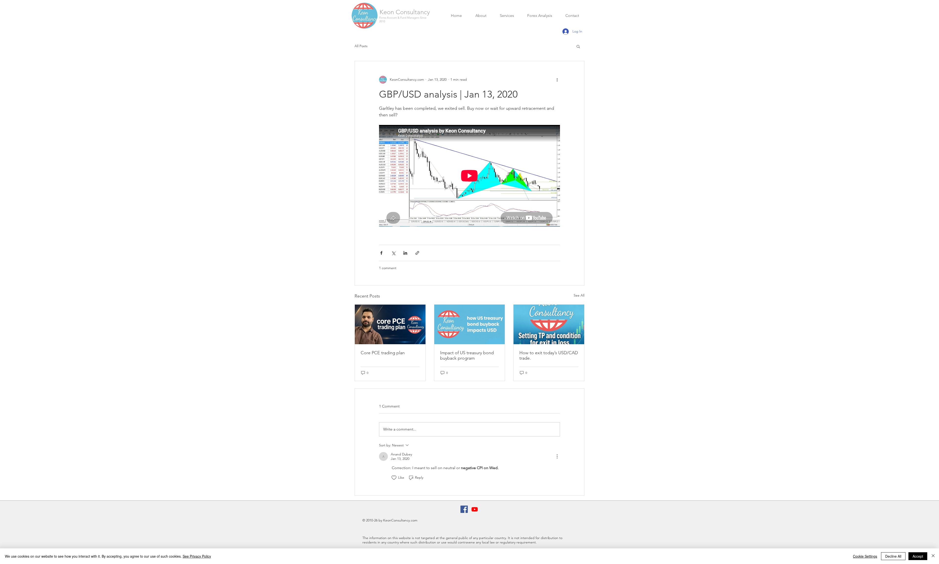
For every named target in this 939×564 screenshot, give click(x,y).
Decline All (893, 556)
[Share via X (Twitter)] (393, 253)
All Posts (361, 46)
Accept (918, 556)
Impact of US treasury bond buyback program (467, 355)
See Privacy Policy (197, 556)
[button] (578, 46)
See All (579, 295)
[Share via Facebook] (381, 253)
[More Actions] (557, 456)
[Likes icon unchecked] (394, 478)
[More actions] (557, 80)
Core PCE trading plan (383, 352)
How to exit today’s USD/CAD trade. (548, 355)
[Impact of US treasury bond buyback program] (469, 324)
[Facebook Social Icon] (464, 509)
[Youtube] (474, 509)
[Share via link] (417, 253)
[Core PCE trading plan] (390, 324)
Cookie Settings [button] (865, 556)
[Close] (933, 556)
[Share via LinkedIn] (405, 253)
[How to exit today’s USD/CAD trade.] (549, 324)
